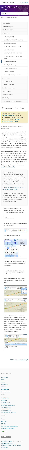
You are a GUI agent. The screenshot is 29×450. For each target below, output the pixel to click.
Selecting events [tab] (7, 81)
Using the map (13, 17)
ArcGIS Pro (4, 400)
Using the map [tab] (7, 33)
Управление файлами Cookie (8, 445)
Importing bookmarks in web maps (13, 53)
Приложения (5, 389)
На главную (4, 377)
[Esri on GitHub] (7, 437)
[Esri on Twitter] (2, 437)
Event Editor (4, 17)
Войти (26, 2)
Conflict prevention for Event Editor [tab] (13, 101)
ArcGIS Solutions (5, 410)
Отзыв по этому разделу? (20, 360)
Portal (2, 379)
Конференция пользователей (9, 426)
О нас (3, 419)
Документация (5, 391)
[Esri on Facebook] (5, 437)
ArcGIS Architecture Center (8, 412)
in (12, 167)
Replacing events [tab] (8, 94)
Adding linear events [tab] (9, 88)
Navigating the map (9, 36)
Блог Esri (3, 423)
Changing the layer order (10, 43)
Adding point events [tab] (8, 84)
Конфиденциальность (6, 443)
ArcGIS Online (5, 398)
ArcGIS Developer (6, 407)
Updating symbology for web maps (13, 46)
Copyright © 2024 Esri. (6, 441)
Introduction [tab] (6, 23)
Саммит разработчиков (8, 428)
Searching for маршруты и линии (12, 74)
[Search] (21, 2)
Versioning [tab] (6, 78)
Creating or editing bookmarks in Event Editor (14, 57)
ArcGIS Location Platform (8, 405)
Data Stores (4, 384)
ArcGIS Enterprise (8, 2)
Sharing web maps (8, 49)
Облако (3, 387)
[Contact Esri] (10, 437)
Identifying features (9, 71)
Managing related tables (10, 68)
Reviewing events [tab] (8, 97)
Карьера (3, 421)
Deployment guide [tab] (8, 26)
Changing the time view (10, 61)
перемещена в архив (8, 115)
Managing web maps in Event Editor (13, 39)
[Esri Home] (4, 432)
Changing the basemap (10, 64)
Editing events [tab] (7, 91)
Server (3, 382)
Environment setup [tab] (8, 30)
